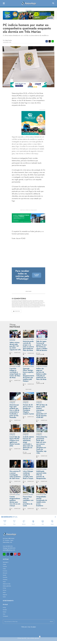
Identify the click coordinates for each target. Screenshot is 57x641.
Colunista (5, 566)
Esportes (4, 575)
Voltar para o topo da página (28, 627)
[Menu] (4, 3)
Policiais (4, 590)
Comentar (17, 311)
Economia (5, 571)
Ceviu (4, 614)
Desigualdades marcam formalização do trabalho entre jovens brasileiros (41, 501)
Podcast (4, 612)
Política (4, 592)
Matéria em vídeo (6, 584)
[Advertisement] (28, 639)
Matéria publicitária (7, 586)
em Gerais (18, 469)
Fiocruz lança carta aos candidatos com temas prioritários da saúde (28, 501)
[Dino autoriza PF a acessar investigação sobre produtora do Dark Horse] (15, 464)
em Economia (12, 340)
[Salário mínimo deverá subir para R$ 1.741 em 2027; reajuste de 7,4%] (15, 334)
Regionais (5, 594)
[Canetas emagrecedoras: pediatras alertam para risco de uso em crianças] (15, 489)
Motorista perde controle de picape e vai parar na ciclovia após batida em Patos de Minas (28, 345)
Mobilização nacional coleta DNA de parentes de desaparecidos (41, 475)
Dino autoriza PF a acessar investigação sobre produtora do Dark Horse (15, 475)
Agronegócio (5, 562)
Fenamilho (5, 577)
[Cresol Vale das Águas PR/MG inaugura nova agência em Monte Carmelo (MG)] (15, 428)
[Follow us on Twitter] (11, 554)
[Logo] (28, 3)
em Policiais (31, 366)
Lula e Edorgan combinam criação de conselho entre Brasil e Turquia (28, 475)
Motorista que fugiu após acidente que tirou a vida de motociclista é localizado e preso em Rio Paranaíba (14, 411)
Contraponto (5, 616)
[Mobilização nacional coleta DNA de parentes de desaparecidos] (41, 464)
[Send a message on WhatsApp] (4, 554)
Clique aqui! (36, 275)
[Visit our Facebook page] (8, 554)
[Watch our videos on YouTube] (19, 554)
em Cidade (31, 339)
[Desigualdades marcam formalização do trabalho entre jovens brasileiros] (41, 489)
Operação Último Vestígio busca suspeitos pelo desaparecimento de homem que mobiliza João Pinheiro (28, 375)
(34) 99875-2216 (11, 548)
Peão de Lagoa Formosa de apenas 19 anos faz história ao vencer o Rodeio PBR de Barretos (41, 345)
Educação (5, 573)
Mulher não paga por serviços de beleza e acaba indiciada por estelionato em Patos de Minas (41, 374)
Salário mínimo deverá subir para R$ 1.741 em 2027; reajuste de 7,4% (15, 346)
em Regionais (12, 402)
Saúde (4, 596)
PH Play (4, 588)
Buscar (51, 621)
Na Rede (5, 609)
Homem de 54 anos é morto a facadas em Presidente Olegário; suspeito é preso (28, 409)
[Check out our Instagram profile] (15, 554)
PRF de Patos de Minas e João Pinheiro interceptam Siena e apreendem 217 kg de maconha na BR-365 (41, 411)
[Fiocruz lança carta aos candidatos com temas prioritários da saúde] (28, 489)
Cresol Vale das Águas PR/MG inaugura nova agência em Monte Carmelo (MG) (15, 441)
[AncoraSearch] (53, 3)
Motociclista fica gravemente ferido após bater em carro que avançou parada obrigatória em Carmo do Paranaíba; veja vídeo (41, 445)
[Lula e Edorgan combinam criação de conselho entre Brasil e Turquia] (28, 464)
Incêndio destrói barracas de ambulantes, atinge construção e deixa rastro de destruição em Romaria (28, 443)
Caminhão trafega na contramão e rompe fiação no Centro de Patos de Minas (15, 373)
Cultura (4, 568)
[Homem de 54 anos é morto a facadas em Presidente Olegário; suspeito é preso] (28, 396)
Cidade (4, 564)
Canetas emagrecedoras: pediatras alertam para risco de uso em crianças (15, 501)
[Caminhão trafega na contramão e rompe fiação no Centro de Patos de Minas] (15, 361)
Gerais (4, 581)
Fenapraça (5, 579)
